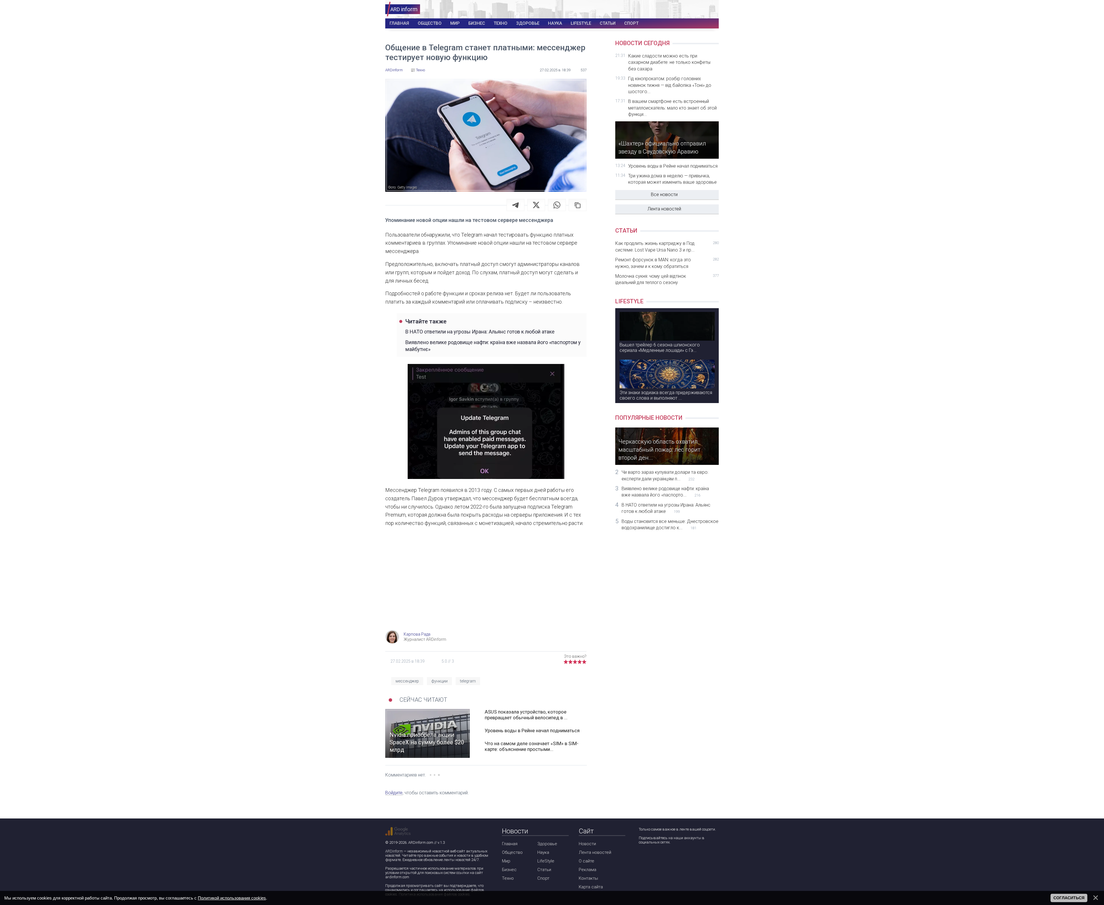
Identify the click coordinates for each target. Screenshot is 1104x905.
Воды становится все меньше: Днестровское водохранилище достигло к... (670, 524)
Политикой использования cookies (232, 898)
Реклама (587, 869)
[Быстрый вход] (710, 9)
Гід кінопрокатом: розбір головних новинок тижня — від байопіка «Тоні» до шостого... (669, 85)
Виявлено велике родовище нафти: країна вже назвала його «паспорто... (665, 492)
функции (439, 681)
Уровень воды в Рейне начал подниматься (532, 730)
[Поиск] (693, 9)
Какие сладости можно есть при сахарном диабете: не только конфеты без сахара (669, 62)
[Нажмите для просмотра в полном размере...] (486, 423)
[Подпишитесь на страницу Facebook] (642, 857)
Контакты (588, 878)
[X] (536, 205)
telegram (468, 681)
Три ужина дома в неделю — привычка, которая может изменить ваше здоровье (672, 179)
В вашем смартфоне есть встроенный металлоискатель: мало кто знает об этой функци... (672, 108)
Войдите (393, 792)
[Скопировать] (577, 205)
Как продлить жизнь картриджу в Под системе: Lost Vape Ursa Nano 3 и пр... (667, 246)
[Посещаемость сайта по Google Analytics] (398, 831)
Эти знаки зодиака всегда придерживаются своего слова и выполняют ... (666, 395)
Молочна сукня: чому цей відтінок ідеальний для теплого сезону (667, 279)
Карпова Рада (417, 634)
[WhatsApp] (557, 205)
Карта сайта (591, 886)
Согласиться (1068, 898)
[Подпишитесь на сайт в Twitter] (659, 857)
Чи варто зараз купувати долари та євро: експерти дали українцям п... (665, 475)
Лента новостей (664, 209)
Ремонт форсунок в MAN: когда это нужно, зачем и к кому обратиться (667, 263)
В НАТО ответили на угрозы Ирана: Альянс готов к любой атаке (480, 332)
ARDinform (394, 851)
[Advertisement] (485, 584)
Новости (587, 843)
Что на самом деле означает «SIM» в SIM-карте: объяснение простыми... (531, 746)
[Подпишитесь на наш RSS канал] (675, 857)
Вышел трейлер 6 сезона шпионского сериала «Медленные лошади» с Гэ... (660, 347)
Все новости (664, 194)
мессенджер (407, 681)
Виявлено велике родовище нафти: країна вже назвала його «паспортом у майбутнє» (493, 345)
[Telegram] (515, 205)
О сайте (586, 861)
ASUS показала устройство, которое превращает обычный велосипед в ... (526, 714)
